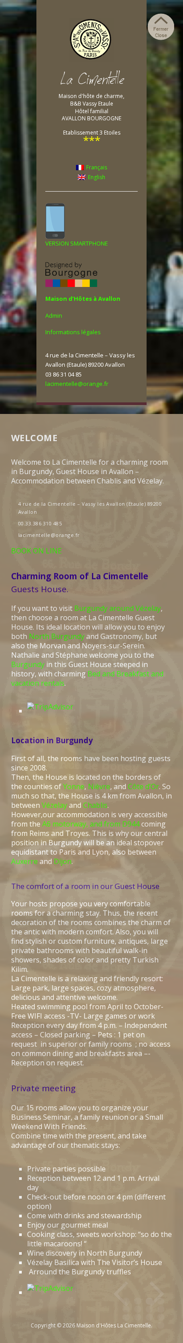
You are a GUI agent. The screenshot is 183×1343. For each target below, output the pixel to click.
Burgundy (27, 664)
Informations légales (73, 332)
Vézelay (54, 805)
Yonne (73, 786)
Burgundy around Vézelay (117, 608)
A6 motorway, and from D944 (90, 824)
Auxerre (24, 861)
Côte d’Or (143, 786)
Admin (53, 315)
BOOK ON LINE (36, 551)
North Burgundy (56, 636)
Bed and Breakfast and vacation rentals (87, 678)
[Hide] (160, 26)
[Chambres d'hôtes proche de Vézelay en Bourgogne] (91, 39)
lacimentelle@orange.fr (76, 384)
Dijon (63, 861)
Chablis (95, 805)
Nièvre (99, 786)
